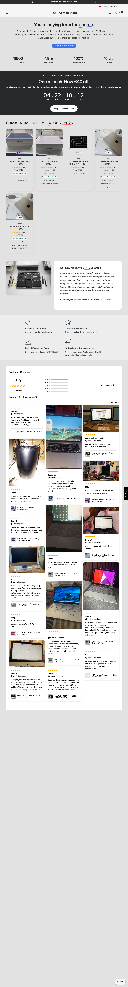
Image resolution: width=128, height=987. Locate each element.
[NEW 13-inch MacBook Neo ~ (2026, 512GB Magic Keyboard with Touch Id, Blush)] (49, 142)
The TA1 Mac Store (64, 12)
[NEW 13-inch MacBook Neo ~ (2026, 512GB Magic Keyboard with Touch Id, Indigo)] (19, 142)
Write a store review (108, 385)
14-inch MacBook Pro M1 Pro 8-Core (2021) (78, 162)
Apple (19, 159)
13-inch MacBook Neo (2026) (20, 162)
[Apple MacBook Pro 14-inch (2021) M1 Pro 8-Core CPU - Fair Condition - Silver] (78, 142)
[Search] (110, 13)
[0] (120, 13)
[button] (64, 108)
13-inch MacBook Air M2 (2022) (108, 162)
